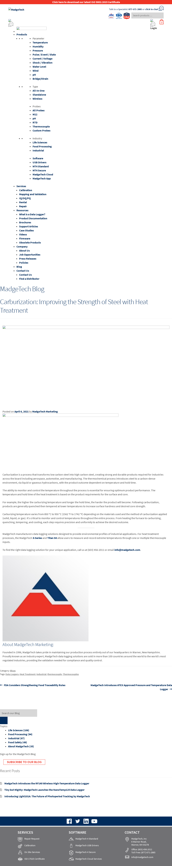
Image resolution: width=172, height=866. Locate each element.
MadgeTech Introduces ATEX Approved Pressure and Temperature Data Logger (131, 687)
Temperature (40, 42)
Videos (23, 234)
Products (21, 34)
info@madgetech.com (127, 549)
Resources (22, 210)
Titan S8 (52, 538)
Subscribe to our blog (24, 762)
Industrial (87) (16, 738)
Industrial (38, 150)
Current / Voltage (42, 58)
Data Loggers (12, 674)
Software (38, 158)
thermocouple (54, 674)
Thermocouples (71, 674)
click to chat (151, 9)
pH (34, 74)
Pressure (38, 50)
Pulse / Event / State (44, 54)
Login (153, 28)
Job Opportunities (29, 254)
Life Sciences (40, 142)
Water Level (39, 66)
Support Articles (28, 226)
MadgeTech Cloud (43, 174)
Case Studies (26, 230)
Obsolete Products (30, 242)
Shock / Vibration (42, 62)
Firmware (24, 238)
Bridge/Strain (40, 78)
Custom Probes (41, 130)
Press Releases (27, 258)
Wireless (37, 98)
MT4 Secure (39, 170)
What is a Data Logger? (32, 214)
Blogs (13, 670)
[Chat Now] (65, 24)
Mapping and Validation (32, 194)
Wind (35, 70)
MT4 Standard (41, 166)
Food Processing (42, 146)
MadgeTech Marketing (45, 411)
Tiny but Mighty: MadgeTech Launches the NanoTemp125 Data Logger (44, 789)
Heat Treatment (27, 674)
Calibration (25, 190)
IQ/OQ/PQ (25, 198)
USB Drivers (39, 162)
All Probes (39, 110)
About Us (24, 250)
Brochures (25, 222)
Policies (23, 262)
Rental (23, 202)
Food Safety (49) (17, 742)
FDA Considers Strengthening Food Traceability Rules (34, 685)
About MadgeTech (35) (21, 746)
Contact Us (22, 270)
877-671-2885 (135, 9)
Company (22, 246)
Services (21, 186)
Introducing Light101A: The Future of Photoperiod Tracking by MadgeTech (47, 796)
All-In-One (39, 90)
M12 (35, 114)
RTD (35, 122)
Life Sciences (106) (18, 730)
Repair (23, 206)
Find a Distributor (29, 278)
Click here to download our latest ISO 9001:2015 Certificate (86, 2)
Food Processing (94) (20, 734)
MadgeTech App (42, 178)
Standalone (39, 94)
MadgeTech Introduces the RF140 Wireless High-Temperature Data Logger (46, 783)
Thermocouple (41, 126)
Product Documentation (33, 218)
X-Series (37, 538)
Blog (19, 266)
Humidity (38, 46)
